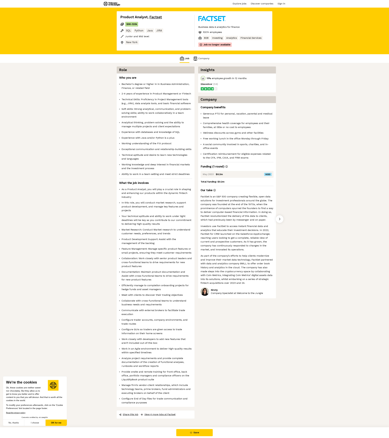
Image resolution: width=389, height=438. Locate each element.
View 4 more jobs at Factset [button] (160, 414)
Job (187, 58)
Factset (155, 17)
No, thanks (14, 422)
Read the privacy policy (15, 413)
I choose (35, 422)
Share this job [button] (130, 414)
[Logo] (111, 4)
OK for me (56, 422)
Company (203, 58)
